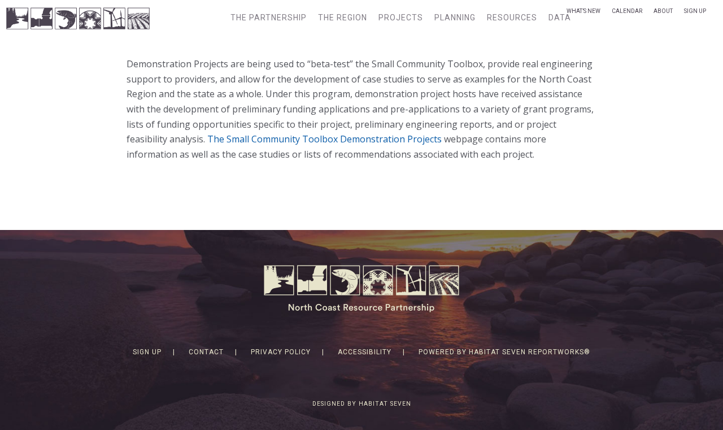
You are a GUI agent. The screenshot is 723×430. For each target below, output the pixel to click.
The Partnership (268, 17)
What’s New (583, 11)
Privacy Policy (281, 352)
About (663, 11)
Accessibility (364, 352)
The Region (342, 17)
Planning (455, 17)
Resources (512, 17)
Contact (206, 352)
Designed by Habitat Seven (361, 403)
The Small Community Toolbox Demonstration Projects (324, 139)
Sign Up (695, 11)
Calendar (627, 11)
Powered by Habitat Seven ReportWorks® (504, 352)
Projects (400, 17)
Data (559, 17)
